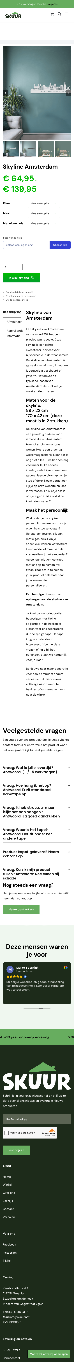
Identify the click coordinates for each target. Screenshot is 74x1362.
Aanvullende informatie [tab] (14, 333)
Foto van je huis (12, 237)
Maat (6, 213)
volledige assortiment (40, 684)
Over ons (9, 1193)
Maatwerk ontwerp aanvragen (49, 1354)
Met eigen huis (13, 223)
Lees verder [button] (13, 998)
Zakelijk (8, 1201)
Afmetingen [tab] (14, 322)
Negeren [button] (52, 4)
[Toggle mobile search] (59, 14)
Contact (8, 1209)
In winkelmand (19, 278)
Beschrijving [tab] (12, 312)
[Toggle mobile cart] (52, 14)
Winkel (7, 1185)
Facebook (9, 1244)
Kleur (6, 203)
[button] (37, 770)
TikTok (7, 1261)
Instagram (10, 1252)
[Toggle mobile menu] (67, 14)
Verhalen (9, 1217)
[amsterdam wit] (37, 93)
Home (7, 1177)
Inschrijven (16, 1150)
